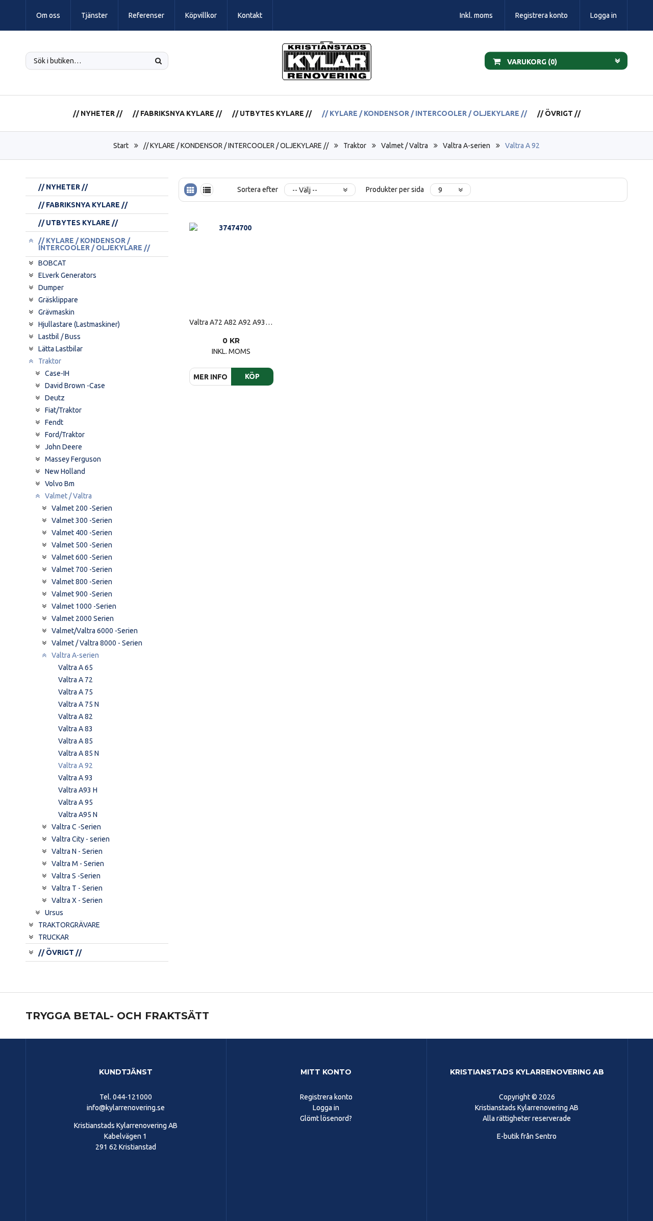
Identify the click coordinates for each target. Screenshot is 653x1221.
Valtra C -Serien (76, 827)
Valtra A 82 (75, 716)
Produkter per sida (395, 189)
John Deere (63, 447)
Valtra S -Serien (76, 876)
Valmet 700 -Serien (82, 569)
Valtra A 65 (75, 667)
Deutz (55, 398)
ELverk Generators (67, 275)
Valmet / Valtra (404, 145)
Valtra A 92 (522, 145)
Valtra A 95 (75, 802)
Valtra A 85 (75, 741)
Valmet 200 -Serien (82, 508)
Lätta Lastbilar (60, 349)
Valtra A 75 (75, 692)
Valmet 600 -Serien (82, 557)
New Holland (65, 471)
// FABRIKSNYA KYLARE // (177, 113)
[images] (190, 189)
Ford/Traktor (65, 434)
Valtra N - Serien (77, 851)
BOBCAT (52, 263)
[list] (206, 189)
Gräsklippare (58, 300)
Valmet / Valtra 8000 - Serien (97, 643)
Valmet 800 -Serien (82, 582)
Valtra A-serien (466, 145)
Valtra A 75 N (78, 704)
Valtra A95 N (77, 814)
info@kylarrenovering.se (126, 1108)
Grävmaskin (56, 312)
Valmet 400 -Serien (82, 533)
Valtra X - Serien (77, 900)
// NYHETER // (97, 113)
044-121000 (132, 1097)
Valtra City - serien (81, 839)
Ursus (54, 912)
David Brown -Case (75, 385)
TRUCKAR (53, 937)
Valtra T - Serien (77, 888)
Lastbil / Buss (59, 336)
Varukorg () (531, 61)
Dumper (51, 287)
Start (121, 145)
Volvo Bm (59, 484)
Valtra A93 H (77, 790)
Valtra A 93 (75, 778)
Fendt (54, 422)
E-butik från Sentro (527, 1136)
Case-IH (57, 373)
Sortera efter (257, 189)
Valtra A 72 (75, 680)
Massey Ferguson (73, 459)
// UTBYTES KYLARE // (272, 113)
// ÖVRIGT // (559, 113)
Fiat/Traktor (63, 410)
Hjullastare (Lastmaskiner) (79, 324)
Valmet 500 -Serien (82, 545)
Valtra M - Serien (78, 863)
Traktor (354, 145)
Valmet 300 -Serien (82, 520)
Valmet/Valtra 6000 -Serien (95, 631)
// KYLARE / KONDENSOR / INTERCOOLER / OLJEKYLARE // (424, 113)
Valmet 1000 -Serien (84, 606)
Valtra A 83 (75, 729)
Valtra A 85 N (78, 753)
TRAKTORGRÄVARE (69, 925)
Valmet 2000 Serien (83, 618)
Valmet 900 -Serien (82, 594)
